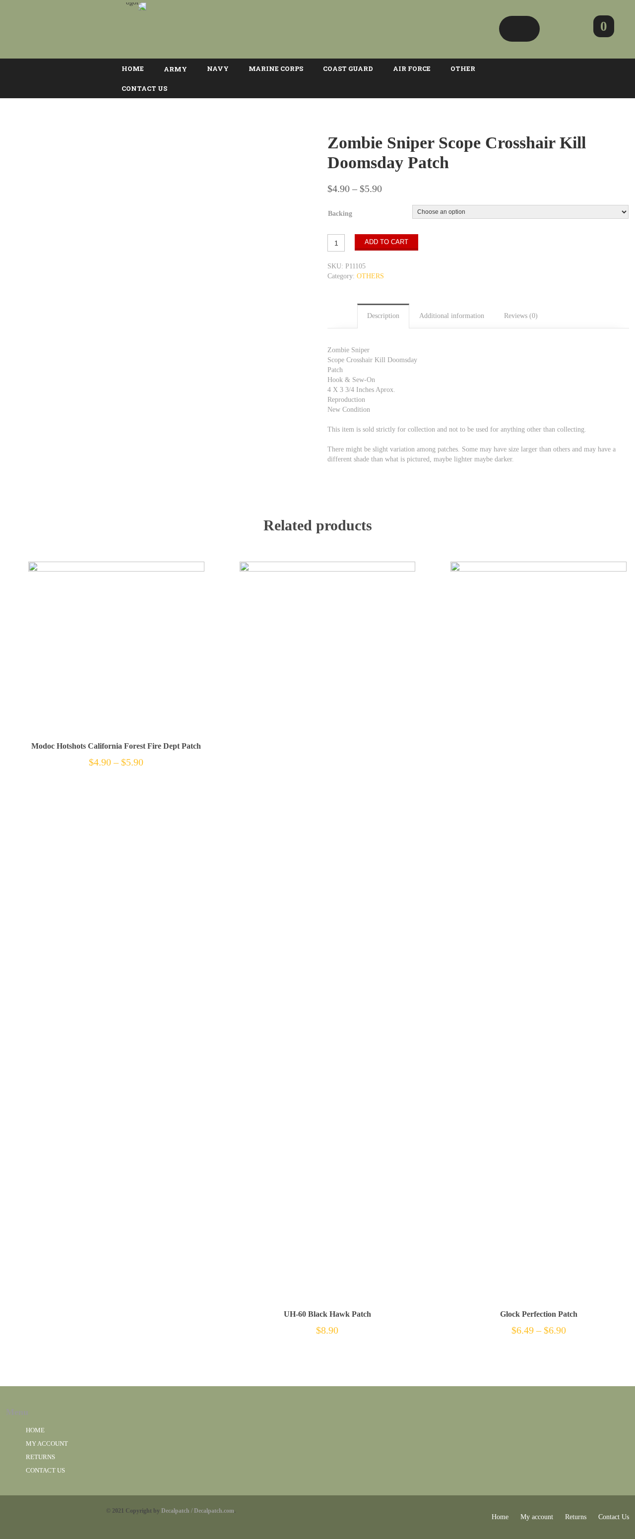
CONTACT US (144, 88)
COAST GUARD (348, 68)
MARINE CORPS (276, 68)
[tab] (383, 316)
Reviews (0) (521, 316)
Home (35, 1430)
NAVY (218, 68)
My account (47, 1443)
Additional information (451, 316)
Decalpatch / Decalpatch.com (197, 1510)
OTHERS (370, 276)
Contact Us (45, 1470)
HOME (133, 68)
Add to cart (386, 242)
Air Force (412, 68)
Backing (340, 213)
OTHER (462, 68)
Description (383, 316)
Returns (40, 1457)
